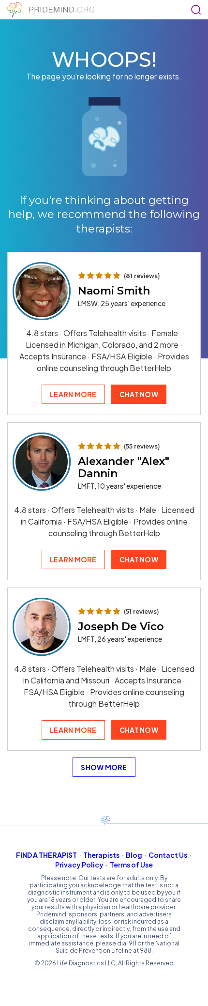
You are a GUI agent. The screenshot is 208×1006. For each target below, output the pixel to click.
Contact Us (168, 855)
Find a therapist (46, 855)
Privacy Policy (79, 864)
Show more (104, 767)
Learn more (73, 394)
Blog (134, 855)
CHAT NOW (138, 394)
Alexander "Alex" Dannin (123, 467)
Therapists (101, 855)
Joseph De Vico (121, 626)
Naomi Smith (114, 290)
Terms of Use (131, 864)
